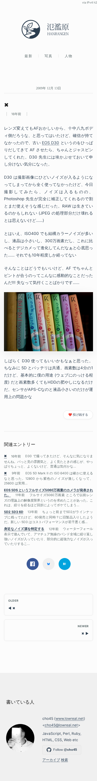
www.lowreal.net (70, 718)
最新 (28, 56)
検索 (64, 760)
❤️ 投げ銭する (78, 414)
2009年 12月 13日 (48, 88)
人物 (69, 56)
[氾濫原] (48, 29)
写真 (48, 56)
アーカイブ (51, 760)
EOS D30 (50, 142)
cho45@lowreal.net (61, 725)
